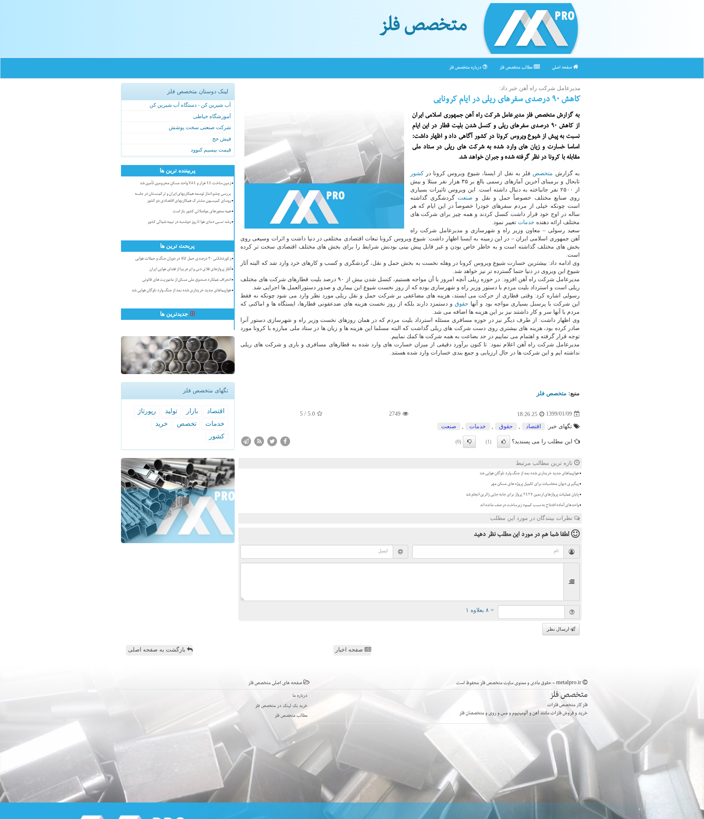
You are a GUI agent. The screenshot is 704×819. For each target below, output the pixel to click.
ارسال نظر (558, 629)
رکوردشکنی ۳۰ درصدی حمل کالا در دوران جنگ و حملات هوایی (183, 259)
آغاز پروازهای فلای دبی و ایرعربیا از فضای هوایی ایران (190, 269)
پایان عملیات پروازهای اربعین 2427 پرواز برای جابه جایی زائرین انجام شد (522, 495)
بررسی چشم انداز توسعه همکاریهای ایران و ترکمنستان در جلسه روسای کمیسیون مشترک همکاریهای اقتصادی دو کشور (183, 198)
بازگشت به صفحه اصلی (157, 650)
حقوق (462, 304)
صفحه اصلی (562, 67)
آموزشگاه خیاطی (212, 116)
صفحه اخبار (350, 650)
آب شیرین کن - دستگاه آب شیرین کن (190, 105)
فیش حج (221, 139)
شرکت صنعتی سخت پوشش (200, 127)
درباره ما (300, 696)
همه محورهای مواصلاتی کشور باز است (202, 211)
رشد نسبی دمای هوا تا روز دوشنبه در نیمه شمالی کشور (189, 222)
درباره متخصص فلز (466, 67)
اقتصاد (533, 426)
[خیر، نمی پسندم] (469, 442)
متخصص (542, 173)
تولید (171, 410)
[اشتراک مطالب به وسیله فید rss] (259, 441)
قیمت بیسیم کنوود (211, 150)
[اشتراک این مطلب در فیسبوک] (285, 441)
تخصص (186, 423)
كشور (417, 173)
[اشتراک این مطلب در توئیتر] (272, 441)
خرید (161, 423)
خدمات (526, 222)
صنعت (465, 198)
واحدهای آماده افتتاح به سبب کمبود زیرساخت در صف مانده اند (529, 505)
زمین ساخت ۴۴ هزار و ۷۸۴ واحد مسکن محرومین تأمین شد (185, 183)
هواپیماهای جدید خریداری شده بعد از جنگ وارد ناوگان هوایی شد (529, 473)
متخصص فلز (423, 27)
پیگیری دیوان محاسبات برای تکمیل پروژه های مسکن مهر (535, 484)
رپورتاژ (147, 410)
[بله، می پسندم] (503, 442)
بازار (192, 410)
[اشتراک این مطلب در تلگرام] (246, 441)
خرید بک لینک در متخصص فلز (281, 706)
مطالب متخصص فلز (516, 67)
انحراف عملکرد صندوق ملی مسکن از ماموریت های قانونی (186, 280)
